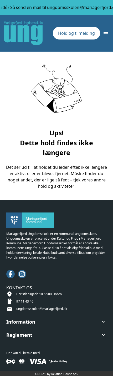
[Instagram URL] (22, 274)
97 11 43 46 (24, 301)
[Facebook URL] (10, 274)
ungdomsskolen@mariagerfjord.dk (41, 308)
